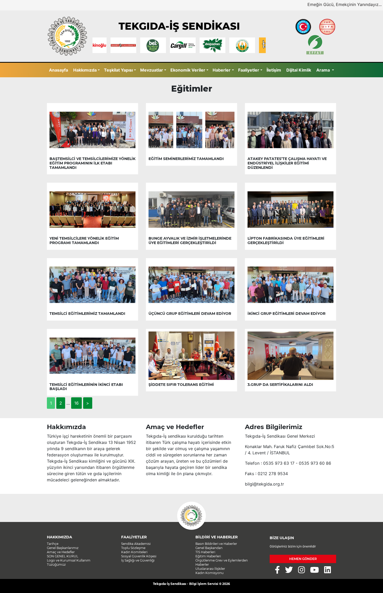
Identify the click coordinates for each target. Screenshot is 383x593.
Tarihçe (52, 544)
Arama (323, 70)
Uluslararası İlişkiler (210, 569)
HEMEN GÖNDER (303, 559)
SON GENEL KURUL (62, 556)
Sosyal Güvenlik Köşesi (138, 556)
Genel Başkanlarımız (62, 548)
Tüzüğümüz (56, 564)
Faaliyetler (248, 70)
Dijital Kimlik (298, 70)
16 (76, 403)
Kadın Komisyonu (209, 573)
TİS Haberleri (205, 552)
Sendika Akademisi (136, 544)
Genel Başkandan (209, 548)
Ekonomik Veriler (187, 70)
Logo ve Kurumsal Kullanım (68, 560)
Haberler (222, 70)
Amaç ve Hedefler (61, 552)
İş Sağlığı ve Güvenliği (138, 560)
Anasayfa (58, 70)
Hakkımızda (85, 70)
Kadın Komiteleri (134, 552)
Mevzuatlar (151, 70)
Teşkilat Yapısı (118, 70)
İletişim (274, 70)
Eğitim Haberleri (208, 556)
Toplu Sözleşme (133, 548)
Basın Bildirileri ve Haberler (216, 544)
